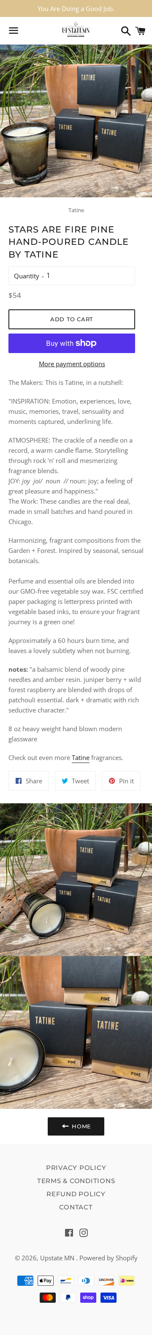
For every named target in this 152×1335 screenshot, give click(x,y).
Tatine (81, 757)
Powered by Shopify (108, 1258)
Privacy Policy (76, 1168)
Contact (75, 1207)
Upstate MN (58, 1258)
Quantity (26, 276)
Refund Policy (76, 1194)
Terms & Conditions (76, 1181)
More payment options (72, 363)
